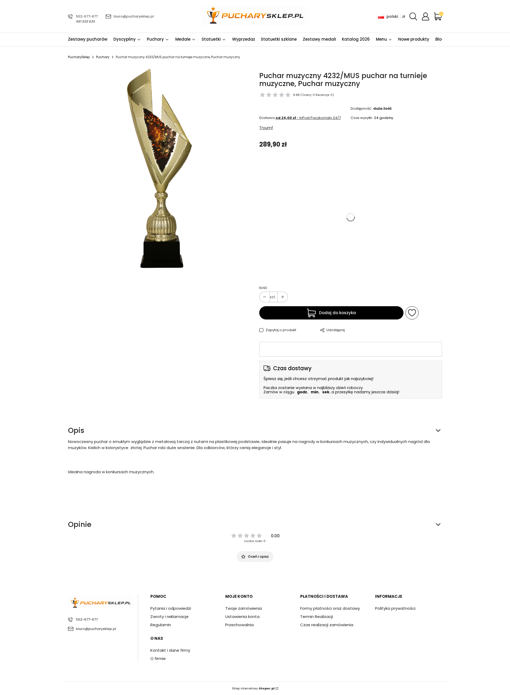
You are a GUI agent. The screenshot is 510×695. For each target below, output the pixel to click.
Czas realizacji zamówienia (326, 625)
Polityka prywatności (395, 608)
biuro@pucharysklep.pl (134, 16)
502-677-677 (87, 16)
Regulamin (160, 625)
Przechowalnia (239, 625)
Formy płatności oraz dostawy (330, 608)
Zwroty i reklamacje (169, 616)
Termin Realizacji (316, 616)
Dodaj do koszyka (337, 312)
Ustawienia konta (242, 616)
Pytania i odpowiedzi (170, 608)
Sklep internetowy (253, 688)
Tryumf (266, 127)
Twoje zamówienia (243, 608)
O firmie (158, 658)
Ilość (263, 287)
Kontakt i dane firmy (170, 650)
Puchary (102, 57)
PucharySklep (79, 57)
